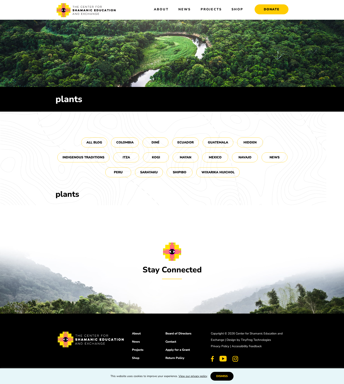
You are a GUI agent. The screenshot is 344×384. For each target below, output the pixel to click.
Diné (155, 142)
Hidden (250, 142)
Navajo (244, 157)
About (136, 333)
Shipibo (179, 172)
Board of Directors (178, 333)
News (275, 157)
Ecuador (185, 142)
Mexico (215, 157)
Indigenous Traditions (83, 157)
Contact (170, 342)
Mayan (185, 157)
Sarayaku (149, 172)
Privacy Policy (220, 346)
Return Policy (174, 358)
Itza (126, 157)
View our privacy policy (193, 376)
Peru (118, 172)
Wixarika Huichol (218, 172)
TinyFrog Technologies (256, 340)
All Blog (94, 142)
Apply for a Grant (177, 350)
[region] (172, 376)
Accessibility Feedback (247, 346)
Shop (135, 358)
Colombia (125, 142)
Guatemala (218, 142)
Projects (137, 350)
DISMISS (222, 376)
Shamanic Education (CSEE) (86, 11)
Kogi (156, 157)
